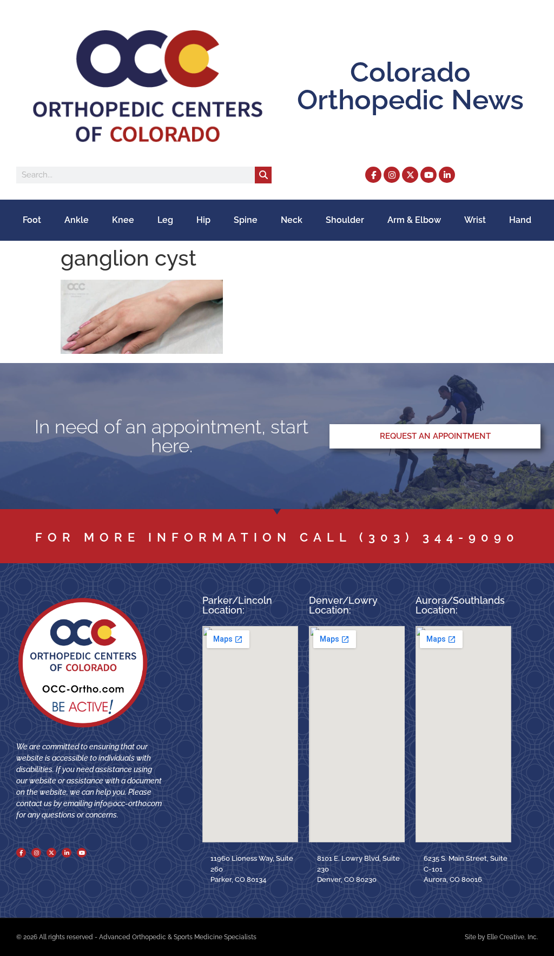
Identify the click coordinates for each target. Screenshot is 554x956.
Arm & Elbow (414, 220)
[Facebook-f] (373, 175)
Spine (246, 220)
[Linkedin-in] (447, 175)
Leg (165, 220)
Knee (123, 220)
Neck (291, 220)
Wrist (475, 220)
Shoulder (345, 220)
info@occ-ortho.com (128, 803)
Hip (203, 220)
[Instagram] (392, 175)
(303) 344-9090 (439, 537)
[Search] (263, 175)
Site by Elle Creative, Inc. (501, 937)
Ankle (76, 220)
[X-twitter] (410, 175)
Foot (32, 220)
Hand (520, 220)
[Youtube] (428, 175)
